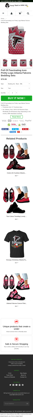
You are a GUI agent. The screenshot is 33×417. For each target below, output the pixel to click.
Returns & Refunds (9, 377)
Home (2, 18)
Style (2, 84)
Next (30, 63)
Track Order (9, 375)
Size (2, 88)
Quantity (3, 92)
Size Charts (23, 373)
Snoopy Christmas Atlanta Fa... (16, 260)
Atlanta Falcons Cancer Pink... (17, 303)
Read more (16, 117)
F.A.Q (9, 373)
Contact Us (23, 377)
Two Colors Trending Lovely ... (16, 216)
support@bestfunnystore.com (16, 394)
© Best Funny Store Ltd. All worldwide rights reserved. (16, 411)
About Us (23, 375)
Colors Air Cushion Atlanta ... (16, 173)
